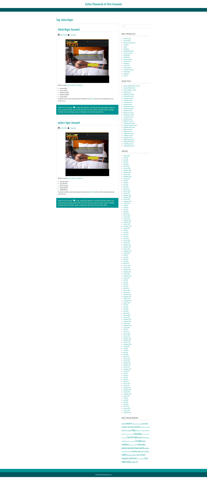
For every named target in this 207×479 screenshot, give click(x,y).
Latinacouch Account (128, 117)
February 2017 (127, 384)
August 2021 (127, 278)
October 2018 (127, 342)
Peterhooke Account (128, 98)
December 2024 (127, 195)
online (110, 107)
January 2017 (127, 386)
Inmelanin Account (128, 119)
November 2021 (127, 272)
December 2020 (127, 294)
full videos (93, 107)
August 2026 (127, 156)
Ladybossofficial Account (129, 88)
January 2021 (127, 292)
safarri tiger (83, 110)
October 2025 (127, 174)
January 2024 (127, 218)
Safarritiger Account (69, 29)
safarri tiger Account (69, 122)
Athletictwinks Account (129, 140)
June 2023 (126, 232)
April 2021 (126, 286)
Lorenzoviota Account (129, 96)
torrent (91, 112)
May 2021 (126, 284)
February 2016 (127, 408)
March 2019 (126, 332)
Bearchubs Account (128, 138)
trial (94, 112)
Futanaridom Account (128, 109)
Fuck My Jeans (127, 55)
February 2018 (127, 359)
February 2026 (127, 168)
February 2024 (127, 216)
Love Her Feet (127, 65)
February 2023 (127, 241)
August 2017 (127, 371)
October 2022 (127, 249)
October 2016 (127, 392)
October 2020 (127, 299)
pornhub (75, 203)
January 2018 (127, 361)
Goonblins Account (128, 111)
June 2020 (126, 307)
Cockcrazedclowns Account (130, 90)
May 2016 (126, 402)
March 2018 (126, 357)
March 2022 (126, 263)
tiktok (88, 205)
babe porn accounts (145, 427)
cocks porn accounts (130, 434)
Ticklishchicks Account (129, 146)
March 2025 (126, 189)
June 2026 (126, 160)
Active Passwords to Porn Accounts (103, 4)
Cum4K (125, 47)
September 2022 (128, 251)
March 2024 (126, 214)
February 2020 (127, 315)
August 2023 (127, 228)
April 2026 (126, 164)
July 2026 (126, 158)
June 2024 (126, 208)
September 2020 (128, 301)
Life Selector (126, 63)
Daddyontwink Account (129, 142)
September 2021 (127, 276)
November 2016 (127, 390)
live (100, 107)
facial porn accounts (144, 434)
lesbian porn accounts (130, 441)
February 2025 (127, 191)
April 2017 (126, 379)
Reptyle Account (127, 92)
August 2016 (127, 396)
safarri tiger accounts (102, 110)
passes (59, 110)
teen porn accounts (131, 455)
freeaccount (73, 35)
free (89, 107)
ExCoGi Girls (126, 49)
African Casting (127, 39)
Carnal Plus (126, 45)
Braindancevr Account (129, 106)
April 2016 (126, 404)
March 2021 (126, 288)
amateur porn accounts (137, 424)
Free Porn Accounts (67, 107)
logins (104, 201)
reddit (78, 110)
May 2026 (126, 162)
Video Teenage (127, 72)
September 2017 (127, 369)
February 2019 (127, 334)
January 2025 (127, 193)
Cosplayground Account (129, 123)
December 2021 (127, 270)
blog (82, 107)
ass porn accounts (134, 426)
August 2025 (127, 179)
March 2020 (126, 313)
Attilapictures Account (129, 115)
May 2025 (126, 185)
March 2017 (126, 381)
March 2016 (126, 406)
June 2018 (126, 350)
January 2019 (127, 336)
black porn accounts (127, 430)
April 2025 (126, 187)
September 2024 (128, 201)
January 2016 (127, 411)
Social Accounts (127, 68)
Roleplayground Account (129, 127)
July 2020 (126, 305)
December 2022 (127, 245)
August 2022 (127, 253)
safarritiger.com (83, 112)
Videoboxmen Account (129, 133)
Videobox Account (128, 131)
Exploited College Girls (129, 51)
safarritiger (111, 110)
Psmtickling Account (128, 144)
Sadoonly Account (128, 104)
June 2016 (126, 400)
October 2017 (127, 367)
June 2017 (126, 375)
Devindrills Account (128, 100)
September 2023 (128, 226)
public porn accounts (143, 451)
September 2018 (127, 344)
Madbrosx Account (128, 129)
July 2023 (126, 230)
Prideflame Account (128, 135)
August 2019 (127, 328)
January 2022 (127, 268)
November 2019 (127, 321)
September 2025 (128, 176)
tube (97, 112)
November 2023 (127, 222)
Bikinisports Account (128, 121)
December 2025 (127, 170)
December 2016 (127, 388)
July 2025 (126, 181)
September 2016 (127, 394)
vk (102, 112)
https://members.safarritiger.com (75, 85)
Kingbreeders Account (129, 94)
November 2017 (127, 365)
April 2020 (126, 311)
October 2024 (127, 199)
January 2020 (127, 317)
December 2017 (127, 363)
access (78, 201)
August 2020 (127, 303)
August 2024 (127, 203)
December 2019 (127, 319)
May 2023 (126, 234)
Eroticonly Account (128, 102)
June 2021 (126, 282)
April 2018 (126, 355)
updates (105, 205)
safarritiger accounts (73, 112)
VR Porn (125, 76)
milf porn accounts (133, 445)
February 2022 (127, 266)
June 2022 (126, 257)
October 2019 (127, 324)
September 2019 (127, 326)
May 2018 (126, 353)
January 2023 (127, 243)
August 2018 (127, 346)
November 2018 (127, 340)
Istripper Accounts (128, 59)
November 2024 (127, 197)
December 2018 (127, 338)
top (88, 112)
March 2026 (126, 166)
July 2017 (126, 373)
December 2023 (127, 220)
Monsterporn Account (129, 113)
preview (74, 110)
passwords (69, 110)
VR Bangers (126, 74)
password (64, 110)
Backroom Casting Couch (129, 43)
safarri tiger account (92, 110)
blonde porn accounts (140, 430)
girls (97, 107)
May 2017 (126, 377)
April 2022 (126, 261)
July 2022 (126, 255)
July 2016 (126, 398)
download (85, 107)
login (102, 107)
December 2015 (127, 413)
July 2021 (126, 280)
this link (92, 99)
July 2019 (126, 330)
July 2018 (126, 348)
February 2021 (127, 290)
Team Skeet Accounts (129, 70)
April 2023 (126, 237)
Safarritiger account (63, 112)
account (78, 107)
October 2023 (127, 224)
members (106, 107)
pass (113, 107)
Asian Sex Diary (127, 41)
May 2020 (126, 309)
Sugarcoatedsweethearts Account (132, 86)
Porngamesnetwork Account (130, 125)
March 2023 (126, 239)
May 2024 (126, 210)
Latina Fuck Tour (127, 61)
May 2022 (126, 259)
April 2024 (126, 212)
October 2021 (127, 274)
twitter (100, 112)
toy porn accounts (140, 459)
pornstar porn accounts (127, 451)
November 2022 (127, 247)
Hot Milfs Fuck (127, 57)
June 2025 (126, 183)
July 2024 (126, 205)
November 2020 (127, 297)
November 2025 (127, 172)
